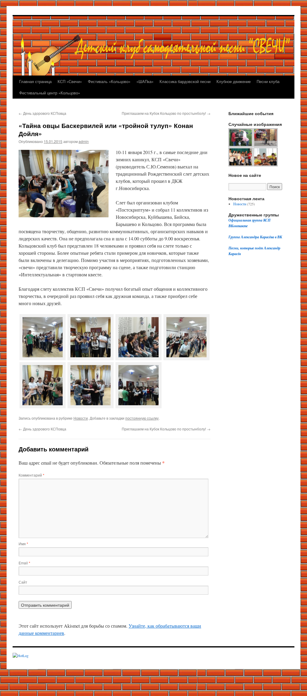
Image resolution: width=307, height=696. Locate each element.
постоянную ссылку (142, 418)
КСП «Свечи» (70, 81)
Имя (23, 543)
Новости (80, 418)
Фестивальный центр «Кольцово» (49, 93)
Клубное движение (233, 81)
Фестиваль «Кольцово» (109, 81)
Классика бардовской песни (184, 81)
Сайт (23, 581)
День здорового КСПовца (42, 113)
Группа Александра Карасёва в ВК (255, 236)
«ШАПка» (145, 81)
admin (84, 141)
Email (24, 562)
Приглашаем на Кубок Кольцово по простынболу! (166, 113)
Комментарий (31, 474)
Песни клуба (268, 81)
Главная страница (35, 81)
